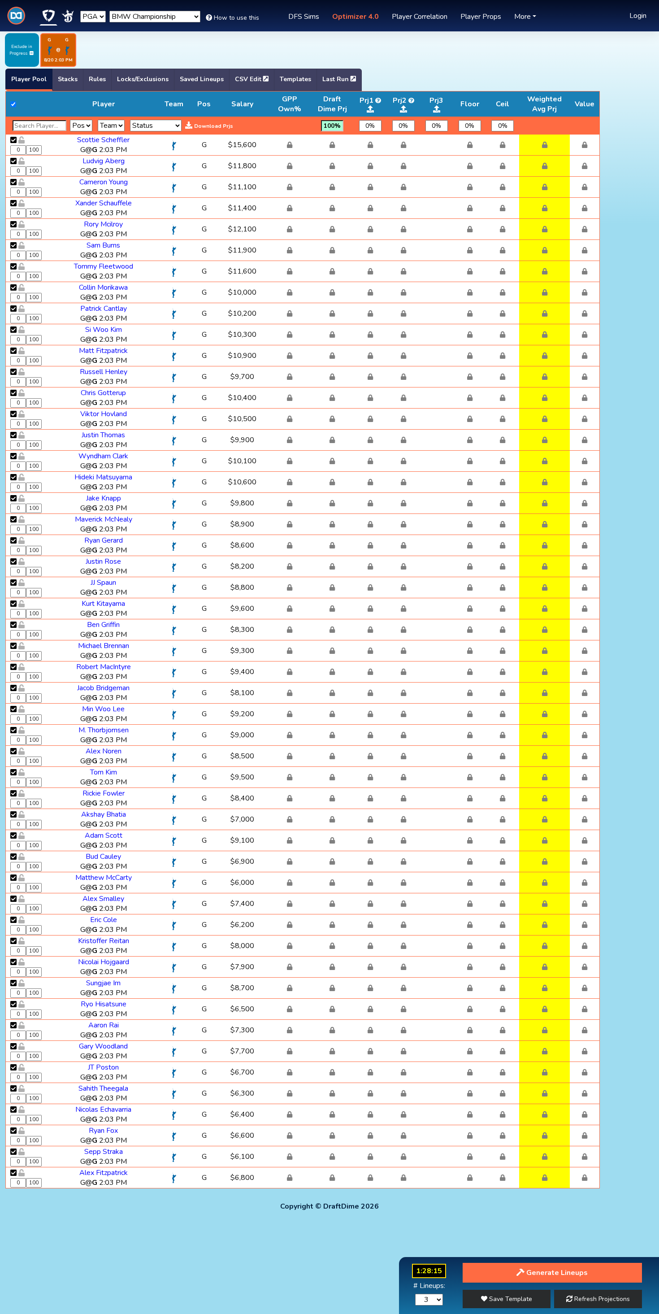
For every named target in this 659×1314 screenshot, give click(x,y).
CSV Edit (249, 79)
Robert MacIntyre (103, 667)
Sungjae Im (103, 983)
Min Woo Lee (103, 709)
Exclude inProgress (20, 50)
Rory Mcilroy (103, 224)
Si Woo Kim (103, 330)
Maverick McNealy (103, 519)
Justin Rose (103, 561)
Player (103, 104)
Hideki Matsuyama (103, 477)
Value (584, 104)
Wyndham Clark (103, 456)
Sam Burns (103, 245)
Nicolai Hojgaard (103, 962)
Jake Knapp (103, 498)
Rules (97, 79)
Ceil (502, 104)
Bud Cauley (103, 856)
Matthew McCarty (103, 878)
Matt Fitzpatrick (103, 351)
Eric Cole (103, 920)
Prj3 (436, 100)
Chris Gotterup (103, 393)
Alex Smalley (103, 899)
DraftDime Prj (332, 104)
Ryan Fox (103, 1131)
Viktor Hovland (103, 414)
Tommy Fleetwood (103, 266)
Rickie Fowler (103, 793)
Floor (469, 104)
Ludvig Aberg (103, 161)
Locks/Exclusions (143, 79)
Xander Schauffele (103, 203)
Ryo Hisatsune (103, 1004)
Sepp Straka (103, 1152)
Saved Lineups (202, 79)
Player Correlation (419, 17)
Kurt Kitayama (103, 604)
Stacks (68, 79)
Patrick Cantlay (103, 308)
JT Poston (103, 1067)
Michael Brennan (103, 646)
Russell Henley (103, 372)
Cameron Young (103, 182)
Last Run (336, 79)
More (522, 17)
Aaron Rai (103, 1025)
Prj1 (366, 100)
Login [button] (637, 16)
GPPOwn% (289, 104)
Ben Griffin (103, 625)
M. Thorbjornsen (103, 730)
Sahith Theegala (103, 1088)
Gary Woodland (103, 1046)
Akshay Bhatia (103, 814)
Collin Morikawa (103, 287)
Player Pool (29, 79)
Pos (204, 104)
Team (174, 104)
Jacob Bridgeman (103, 688)
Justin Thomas (103, 435)
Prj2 (400, 100)
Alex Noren (103, 751)
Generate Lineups (556, 1273)
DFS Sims (303, 17)
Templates (295, 79)
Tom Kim (103, 772)
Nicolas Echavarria (103, 1109)
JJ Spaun (103, 582)
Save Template (509, 1299)
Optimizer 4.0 (355, 17)
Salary (242, 104)
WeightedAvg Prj (544, 104)
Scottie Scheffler (103, 140)
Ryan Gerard (103, 540)
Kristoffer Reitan (103, 941)
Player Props (480, 17)
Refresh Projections (601, 1299)
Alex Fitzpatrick (103, 1173)
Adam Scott (103, 835)
